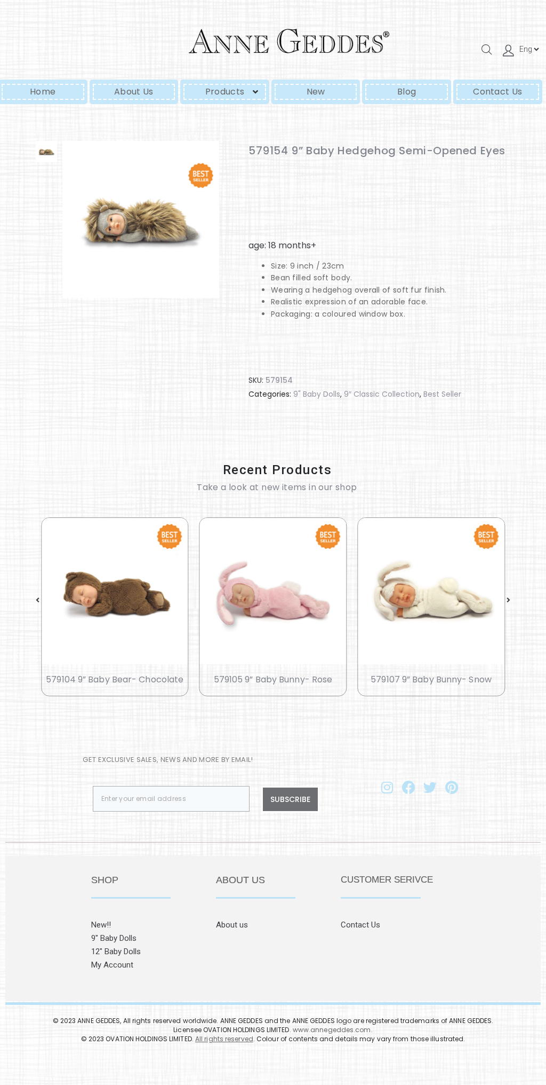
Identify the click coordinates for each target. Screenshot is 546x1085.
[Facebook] (408, 787)
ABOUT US (240, 880)
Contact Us (360, 925)
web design (257, 1047)
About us (232, 925)
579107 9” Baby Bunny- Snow (431, 679)
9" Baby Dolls (316, 394)
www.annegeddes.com (332, 1029)
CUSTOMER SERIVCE (387, 880)
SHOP (104, 880)
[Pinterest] (451, 787)
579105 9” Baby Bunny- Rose (273, 679)
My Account (112, 965)
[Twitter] (430, 787)
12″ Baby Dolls (116, 951)
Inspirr (298, 1047)
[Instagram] (387, 787)
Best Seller (442, 394)
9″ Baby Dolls (113, 938)
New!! (101, 925)
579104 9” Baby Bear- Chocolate (114, 679)
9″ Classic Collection (382, 394)
